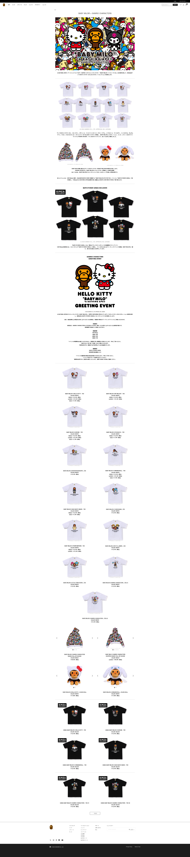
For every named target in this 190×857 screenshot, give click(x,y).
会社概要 (83, 833)
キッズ (25, 4)
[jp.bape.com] (4, 4)
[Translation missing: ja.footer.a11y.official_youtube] (62, 840)
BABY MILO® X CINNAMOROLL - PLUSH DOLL (115, 692)
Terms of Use (137, 846)
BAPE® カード (84, 838)
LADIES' (70, 399)
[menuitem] (9, 5)
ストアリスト (83, 831)
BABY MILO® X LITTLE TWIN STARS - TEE (74, 582)
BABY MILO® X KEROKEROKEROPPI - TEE (74, 470)
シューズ (31, 4)
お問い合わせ (98, 827)
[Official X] (50, 840)
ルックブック (83, 829)
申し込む (131, 829)
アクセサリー (37, 4)
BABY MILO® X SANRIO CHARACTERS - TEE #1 (115, 582)
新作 (9, 4)
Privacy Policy (129, 846)
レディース (19, 4)
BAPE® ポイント (84, 840)
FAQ (96, 829)
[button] (57, 638)
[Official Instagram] (53, 840)
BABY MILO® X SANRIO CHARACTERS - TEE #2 (95, 618)
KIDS (70, 400)
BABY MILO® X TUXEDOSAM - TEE (115, 509)
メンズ (13, 4)
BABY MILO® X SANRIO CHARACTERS (74, 654)
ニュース (44, 4)
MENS (70, 397)
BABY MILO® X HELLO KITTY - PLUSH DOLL (74, 692)
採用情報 (83, 836)
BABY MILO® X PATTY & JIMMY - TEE (115, 546)
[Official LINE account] (59, 840)
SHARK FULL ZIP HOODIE (74, 656)
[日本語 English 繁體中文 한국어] (176, 1)
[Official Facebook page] (56, 840)
